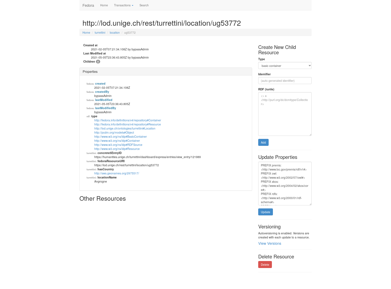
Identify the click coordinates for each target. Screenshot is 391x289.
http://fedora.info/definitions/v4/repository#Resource (127, 124)
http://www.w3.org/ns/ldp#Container (117, 140)
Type (261, 59)
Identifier (264, 74)
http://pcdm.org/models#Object (114, 132)
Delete (265, 264)
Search (144, 5)
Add (263, 142)
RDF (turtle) (266, 89)
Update (265, 212)
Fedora (88, 5)
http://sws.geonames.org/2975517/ (116, 173)
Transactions (122, 5)
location (115, 32)
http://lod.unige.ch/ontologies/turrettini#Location (124, 128)
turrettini (100, 32)
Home (104, 5)
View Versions (269, 243)
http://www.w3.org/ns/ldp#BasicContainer (120, 136)
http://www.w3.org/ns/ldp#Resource (117, 149)
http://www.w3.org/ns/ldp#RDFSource (118, 145)
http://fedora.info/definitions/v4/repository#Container (127, 120)
